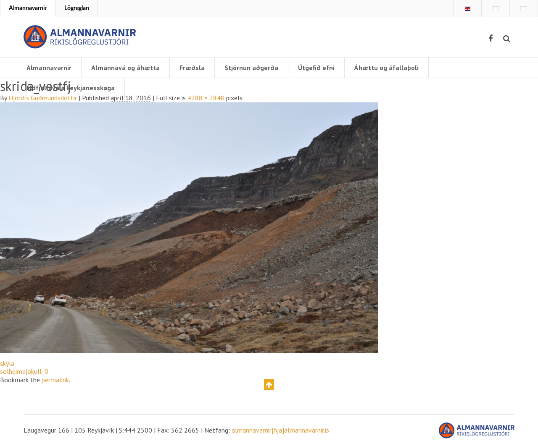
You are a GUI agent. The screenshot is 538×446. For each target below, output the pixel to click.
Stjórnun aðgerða (251, 67)
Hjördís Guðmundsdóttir (42, 98)
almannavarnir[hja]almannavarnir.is (280, 430)
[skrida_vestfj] (189, 226)
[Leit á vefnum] (506, 38)
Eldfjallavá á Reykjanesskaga (70, 87)
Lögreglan (76, 8)
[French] (495, 9)
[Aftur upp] (269, 384)
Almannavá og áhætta (125, 67)
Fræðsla (192, 67)
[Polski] (524, 9)
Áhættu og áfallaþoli (386, 67)
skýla (7, 363)
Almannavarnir (28, 8)
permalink (55, 380)
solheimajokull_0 (24, 371)
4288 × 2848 (205, 98)
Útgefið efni (316, 67)
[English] (467, 9)
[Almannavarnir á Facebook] (490, 38)
